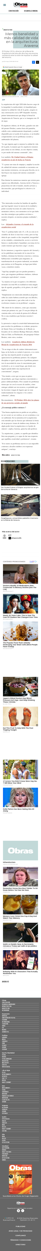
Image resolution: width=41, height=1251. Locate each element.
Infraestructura (6, 1006)
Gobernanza (5, 1092)
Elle (3, 1134)
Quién (4, 1117)
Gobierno (4, 1037)
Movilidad (4, 1094)
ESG (3, 1028)
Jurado (4, 1160)
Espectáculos (6, 1119)
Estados (4, 1045)
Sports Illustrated (8, 1053)
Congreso (4, 1041)
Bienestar (4, 1156)
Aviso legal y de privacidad (20, 1231)
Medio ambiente (6, 1088)
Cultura (4, 1131)
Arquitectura (7, 30)
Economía (4, 1020)
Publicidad (20, 1226)
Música (4, 1080)
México (4, 1039)
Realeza (4, 1121)
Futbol (4, 1055)
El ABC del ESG (5, 1100)
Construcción (14, 11)
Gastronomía (5, 1148)
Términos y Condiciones (20, 1240)
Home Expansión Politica (8, 1018)
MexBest (5, 1146)
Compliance (20, 1235)
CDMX (3, 1043)
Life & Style (6, 1070)
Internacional (6, 1022)
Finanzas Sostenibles (8, 1096)
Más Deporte (5, 1063)
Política (4, 1035)
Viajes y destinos (6, 1152)
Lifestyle (4, 1065)
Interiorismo (5, 1010)
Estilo (3, 1072)
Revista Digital (6, 1066)
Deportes (4, 1076)
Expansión (6, 1014)
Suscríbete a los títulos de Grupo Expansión (20, 1196)
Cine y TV (4, 1078)
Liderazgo (4, 1109)
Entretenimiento (6, 1074)
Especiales (5, 1113)
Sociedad (4, 1049)
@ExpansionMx (16, 538)
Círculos (4, 1123)
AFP (9, 535)
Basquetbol (5, 1061)
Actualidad (5, 1107)
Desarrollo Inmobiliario (8, 1004)
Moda (3, 1125)
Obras (4, 1000)
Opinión (4, 1047)
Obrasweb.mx (22, 1210)
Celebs (4, 1140)
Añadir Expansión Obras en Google (13, 67)
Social (3, 1090)
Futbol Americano (7, 1059)
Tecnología (5, 1024)
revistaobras (18, 1210)
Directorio (20, 1244)
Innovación (5, 1098)
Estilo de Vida (5, 1158)
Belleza (4, 1127)
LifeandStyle (5, 1032)
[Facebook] (33, 62)
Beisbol (4, 1057)
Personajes (5, 1154)
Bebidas (4, 1150)
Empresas (4, 1016)
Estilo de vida (5, 1142)
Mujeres (4, 1029)
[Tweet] (37, 62)
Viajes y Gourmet (6, 1082)
